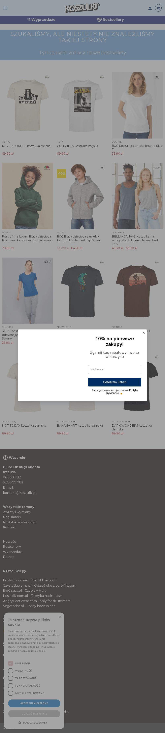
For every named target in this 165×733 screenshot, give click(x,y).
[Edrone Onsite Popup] (82, 366)
